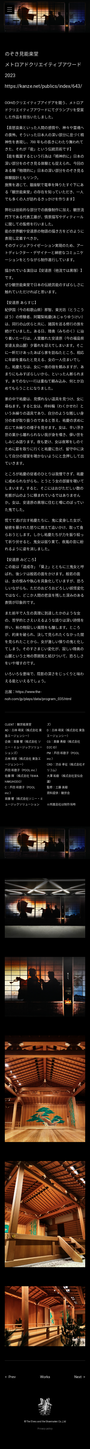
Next (78, 1377)
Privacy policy (45, 1428)
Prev (12, 1377)
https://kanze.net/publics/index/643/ (43, 86)
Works (45, 1377)
